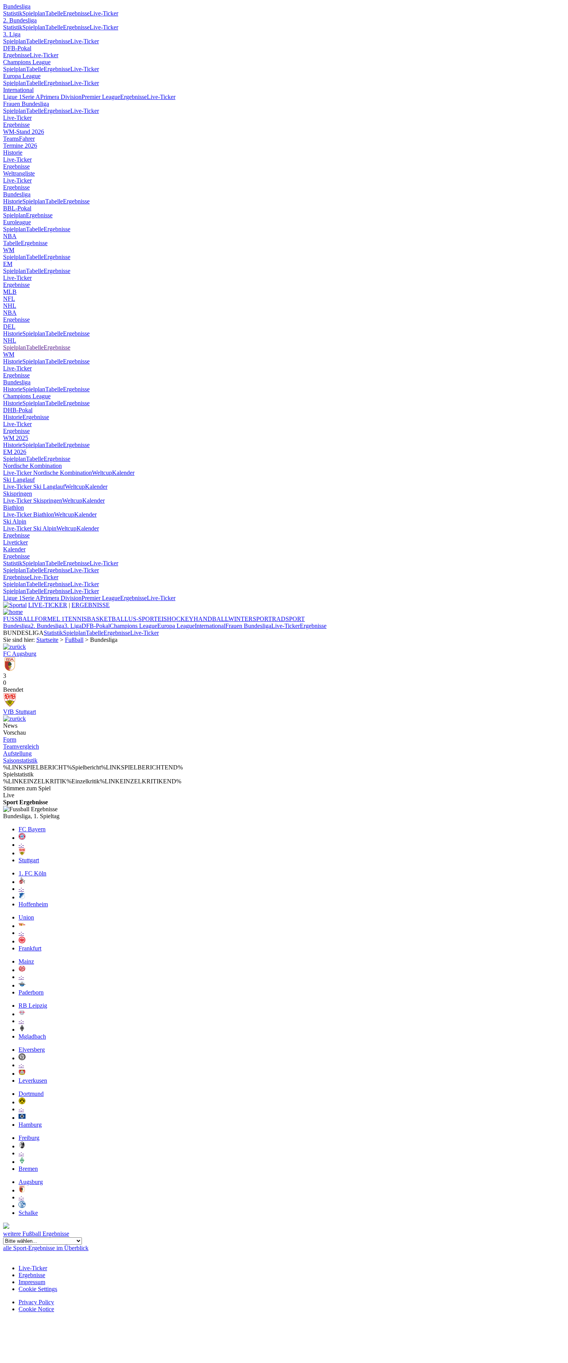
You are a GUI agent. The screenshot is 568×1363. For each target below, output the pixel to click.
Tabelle (54, 13)
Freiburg (29, 1137)
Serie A (31, 97)
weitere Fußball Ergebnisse (36, 1233)
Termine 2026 (20, 145)
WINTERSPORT (250, 619)
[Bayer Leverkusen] (22, 1073)
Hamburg (30, 1124)
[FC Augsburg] (10, 668)
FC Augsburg (19, 653)
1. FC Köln (32, 873)
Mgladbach (32, 1036)
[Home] (13, 612)
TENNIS (76, 619)
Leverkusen (33, 1080)
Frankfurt (30, 948)
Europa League (22, 76)
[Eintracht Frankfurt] (22, 941)
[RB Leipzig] (22, 1014)
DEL (9, 326)
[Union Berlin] (22, 926)
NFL (9, 298)
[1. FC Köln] (22, 882)
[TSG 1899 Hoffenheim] (22, 897)
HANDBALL (211, 619)
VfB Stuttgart (19, 711)
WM (8, 250)
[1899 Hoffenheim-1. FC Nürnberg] (14, 646)
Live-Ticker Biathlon (28, 514)
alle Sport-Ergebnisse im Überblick (45, 1248)
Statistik (12, 13)
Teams (11, 138)
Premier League (101, 97)
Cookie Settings (38, 1289)
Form (9, 739)
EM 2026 (14, 452)
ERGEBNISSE (90, 605)
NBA (10, 236)
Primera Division (61, 97)
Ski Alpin (14, 521)
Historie (12, 152)
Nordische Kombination (32, 465)
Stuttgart (29, 860)
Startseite (47, 639)
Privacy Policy (36, 1302)
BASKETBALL (107, 619)
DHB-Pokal (17, 410)
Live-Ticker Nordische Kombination (47, 472)
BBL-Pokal (17, 208)
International (18, 90)
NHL (9, 305)
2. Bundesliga (20, 20)
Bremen (28, 1168)
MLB (10, 291)
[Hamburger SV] (22, 1117)
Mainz (26, 961)
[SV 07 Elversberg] (22, 1058)
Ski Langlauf (19, 479)
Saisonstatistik (20, 760)
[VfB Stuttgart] (10, 704)
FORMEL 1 (50, 619)
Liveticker (15, 542)
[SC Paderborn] (22, 985)
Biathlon (13, 507)
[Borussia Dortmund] (22, 1102)
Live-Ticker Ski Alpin (29, 528)
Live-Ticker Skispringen (32, 500)
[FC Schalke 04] (22, 1206)
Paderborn (31, 992)
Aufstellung (17, 753)
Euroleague (17, 222)
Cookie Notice (36, 1309)
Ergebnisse (76, 13)
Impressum (32, 1282)
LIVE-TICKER (47, 605)
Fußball (74, 639)
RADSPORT (288, 619)
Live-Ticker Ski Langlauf (34, 486)
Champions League (27, 62)
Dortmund (31, 1093)
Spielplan (33, 13)
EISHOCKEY (176, 619)
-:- (21, 844)
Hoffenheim (33, 904)
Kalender (123, 472)
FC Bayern (32, 829)
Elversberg (32, 1049)
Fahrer (27, 138)
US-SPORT (143, 619)
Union (26, 917)
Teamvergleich (21, 746)
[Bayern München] (22, 837)
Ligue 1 (12, 97)
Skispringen (17, 493)
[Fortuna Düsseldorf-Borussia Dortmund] (14, 718)
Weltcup (102, 472)
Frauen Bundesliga (26, 104)
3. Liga (11, 34)
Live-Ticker (104, 13)
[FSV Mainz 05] (22, 970)
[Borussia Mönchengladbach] (22, 1029)
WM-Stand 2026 (23, 131)
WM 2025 (15, 438)
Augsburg (31, 1182)
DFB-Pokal (17, 48)
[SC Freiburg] (22, 1146)
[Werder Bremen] (22, 1161)
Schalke (28, 1212)
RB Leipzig (33, 1005)
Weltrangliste (19, 173)
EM (7, 264)
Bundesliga (17, 6)
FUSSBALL (19, 619)
